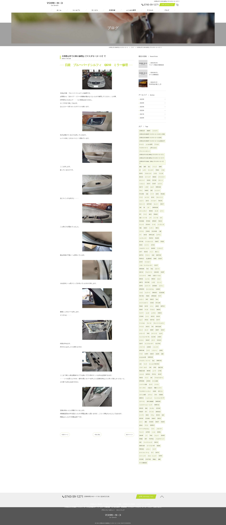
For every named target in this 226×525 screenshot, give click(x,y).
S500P (140, 309)
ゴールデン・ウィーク (144, 360)
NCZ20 (158, 415)
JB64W (163, 435)
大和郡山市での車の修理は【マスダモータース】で (151, 158)
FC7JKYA (141, 194)
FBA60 (141, 306)
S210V (141, 262)
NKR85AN (141, 268)
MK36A (141, 279)
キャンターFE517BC (154, 364)
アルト (141, 190)
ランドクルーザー (149, 343)
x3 (139, 170)
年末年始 (151, 438)
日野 (151, 190)
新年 (146, 438)
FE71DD (154, 180)
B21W (146, 306)
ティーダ (156, 217)
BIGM (155, 258)
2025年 (142, 99)
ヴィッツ (159, 282)
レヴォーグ (142, 333)
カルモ (160, 333)
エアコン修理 (142, 394)
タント (141, 421)
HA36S (146, 190)
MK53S (154, 177)
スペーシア (147, 177)
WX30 (140, 245)
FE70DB (148, 221)
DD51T (162, 204)
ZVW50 (148, 231)
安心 (149, 166)
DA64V (152, 353)
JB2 (151, 377)
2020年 (142, 118)
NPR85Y (154, 221)
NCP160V (149, 204)
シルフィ (141, 200)
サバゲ (154, 449)
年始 (152, 268)
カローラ (157, 268)
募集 (159, 459)
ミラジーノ (154, 350)
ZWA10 (160, 313)
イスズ (141, 292)
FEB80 (147, 296)
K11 (146, 411)
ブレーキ (149, 323)
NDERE (158, 445)
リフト (152, 428)
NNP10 (141, 282)
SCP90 (141, 285)
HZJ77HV (158, 343)
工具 (140, 364)
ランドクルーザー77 (159, 398)
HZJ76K (153, 336)
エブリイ (160, 183)
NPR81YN (159, 360)
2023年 (142, 107)
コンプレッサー (143, 238)
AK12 (150, 214)
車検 (140, 166)
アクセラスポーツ (159, 377)
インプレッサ (161, 224)
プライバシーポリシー (144, 151)
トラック (154, 166)
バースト (156, 384)
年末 (147, 268)
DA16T (162, 330)
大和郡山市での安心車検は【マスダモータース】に (151, 154)
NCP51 (141, 173)
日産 (147, 194)
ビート (162, 211)
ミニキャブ (160, 248)
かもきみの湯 (142, 357)
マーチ (145, 214)
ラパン (147, 316)
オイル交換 (155, 381)
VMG (148, 333)
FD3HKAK (141, 221)
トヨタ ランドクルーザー (145, 265)
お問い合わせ (153, 147)
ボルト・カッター (152, 455)
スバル (153, 224)
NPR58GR (153, 296)
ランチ (145, 364)
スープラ (141, 415)
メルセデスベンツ (160, 438)
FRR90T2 (154, 292)
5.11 (152, 452)
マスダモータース (143, 147)
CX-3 (155, 394)
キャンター (151, 170)
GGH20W (156, 272)
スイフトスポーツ (143, 302)
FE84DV (156, 214)
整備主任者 (142, 370)
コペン (151, 306)
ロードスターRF (151, 445)
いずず (146, 187)
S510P (159, 374)
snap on (150, 387)
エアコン (150, 394)
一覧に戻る (97, 434)
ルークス (147, 197)
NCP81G (148, 374)
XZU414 (148, 224)
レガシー (141, 299)
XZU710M (148, 459)
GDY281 (141, 418)
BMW (160, 166)
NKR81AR (150, 357)
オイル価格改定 (143, 462)
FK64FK (157, 238)
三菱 (160, 231)
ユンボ (147, 313)
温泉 (162, 353)
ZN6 (140, 207)
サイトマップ (120, 510)
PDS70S (151, 238)
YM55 (149, 275)
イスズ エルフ (143, 367)
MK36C (153, 279)
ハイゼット (142, 183)
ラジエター (147, 262)
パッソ (151, 251)
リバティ (151, 228)
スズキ (155, 173)
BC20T (160, 258)
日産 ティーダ (143, 217)
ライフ (146, 377)
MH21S (156, 442)
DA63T (157, 421)
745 (152, 326)
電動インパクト (158, 387)
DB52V (152, 299)
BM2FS (158, 309)
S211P (158, 319)
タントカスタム (150, 289)
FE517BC (141, 296)
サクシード (142, 204)
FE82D (162, 241)
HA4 (153, 255)
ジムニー (156, 435)
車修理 (148, 130)
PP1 (140, 214)
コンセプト (155, 130)
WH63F (147, 340)
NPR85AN (141, 381)
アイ (140, 234)
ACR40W (154, 285)
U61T (140, 251)
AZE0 (157, 194)
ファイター (153, 200)
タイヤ (150, 384)
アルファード (148, 272)
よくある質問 (149, 144)
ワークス (141, 326)
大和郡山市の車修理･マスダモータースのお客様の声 (152, 141)
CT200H (141, 316)
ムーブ (154, 370)
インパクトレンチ (148, 442)
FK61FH (160, 200)
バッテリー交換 (143, 384)
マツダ (146, 309)
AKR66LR (158, 411)
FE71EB (141, 241)
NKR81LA (156, 404)
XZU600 (151, 421)
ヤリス (146, 425)
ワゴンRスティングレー (145, 391)
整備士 (154, 459)
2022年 (142, 110)
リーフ (152, 194)
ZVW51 (159, 336)
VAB (140, 228)
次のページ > (129, 434)
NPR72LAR (158, 326)
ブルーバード (159, 197)
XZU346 (158, 408)
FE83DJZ (141, 258)
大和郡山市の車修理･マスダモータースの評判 (150, 137)
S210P (154, 183)
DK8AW (161, 394)
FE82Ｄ (159, 418)
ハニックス (155, 347)
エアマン (158, 234)
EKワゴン (160, 391)
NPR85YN (141, 289)
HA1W (145, 234)
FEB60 (157, 170)
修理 (145, 166)
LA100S (148, 381)
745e (151, 435)
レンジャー (157, 190)
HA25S (141, 377)
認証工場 (160, 367)
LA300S (149, 347)
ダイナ (153, 340)
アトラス (151, 411)
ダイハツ (161, 180)
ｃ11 (150, 217)
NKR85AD (158, 401)
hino (157, 299)
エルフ (152, 187)
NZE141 (141, 272)
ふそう (144, 170)
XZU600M (161, 292)
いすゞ (148, 207)
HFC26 (146, 319)
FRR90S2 (141, 449)
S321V (148, 183)
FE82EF (141, 411)
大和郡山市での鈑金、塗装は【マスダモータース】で (151, 162)
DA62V (153, 418)
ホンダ (156, 211)
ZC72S (152, 245)
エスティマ (147, 285)
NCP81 (160, 455)
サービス (141, 144)
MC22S (141, 177)
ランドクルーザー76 (144, 336)
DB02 (147, 415)
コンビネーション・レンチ (145, 404)
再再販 (141, 438)
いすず (153, 282)
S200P (162, 272)
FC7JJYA (158, 302)
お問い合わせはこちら (167, 4)
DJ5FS (146, 353)
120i (150, 367)
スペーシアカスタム (144, 428)
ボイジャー (142, 180)
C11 (161, 217)
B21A (152, 197)
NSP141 (163, 306)
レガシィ (148, 449)
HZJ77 (156, 265)
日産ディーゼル (156, 275)
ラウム (152, 415)
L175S (159, 370)
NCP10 (157, 452)
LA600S (158, 289)
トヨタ (162, 170)
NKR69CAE (155, 207)
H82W (154, 391)
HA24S (162, 421)
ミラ (146, 435)
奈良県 (157, 353)
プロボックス (148, 173)
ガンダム (152, 408)
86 (144, 207)
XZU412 (159, 340)
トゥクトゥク (149, 398)
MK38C (148, 370)
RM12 (157, 228)
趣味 (146, 421)
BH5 (147, 299)
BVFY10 (141, 255)
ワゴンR (161, 173)
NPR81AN (158, 187)
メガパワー (159, 428)
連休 (146, 408)
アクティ (147, 255)
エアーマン (142, 401)
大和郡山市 (142, 130)
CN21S (147, 326)
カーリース (154, 333)
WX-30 (158, 316)
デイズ (141, 197)
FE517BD (147, 282)
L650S (161, 350)
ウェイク (141, 432)
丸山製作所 (148, 258)
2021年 (142, 114)
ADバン (157, 251)
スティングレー (143, 211)
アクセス (156, 144)
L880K (157, 306)
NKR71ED (158, 255)
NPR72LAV (151, 234)
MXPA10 (152, 425)
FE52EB (163, 194)
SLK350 (153, 248)
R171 (159, 296)
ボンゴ (141, 330)
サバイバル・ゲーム (144, 452)
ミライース (142, 347)
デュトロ (141, 224)
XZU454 (147, 418)
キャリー (156, 204)
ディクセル (142, 323)
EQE (140, 442)
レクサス (153, 313)
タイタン (141, 340)
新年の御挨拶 (150, 401)
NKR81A (141, 398)
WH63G (141, 408)
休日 (163, 415)
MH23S (151, 211)
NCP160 (152, 319)
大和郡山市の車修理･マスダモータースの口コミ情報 (152, 134)
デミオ (141, 353)
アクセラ (152, 309)
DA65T (156, 241)
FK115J (154, 374)
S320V (145, 228)
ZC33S (152, 302)
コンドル (147, 279)
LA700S (148, 432)
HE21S (152, 316)
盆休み (141, 425)
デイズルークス (149, 241)
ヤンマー (141, 313)
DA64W (141, 435)
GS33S (148, 180)
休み (153, 360)
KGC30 (146, 251)
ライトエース (142, 275)
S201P (140, 343)
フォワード (147, 292)
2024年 (142, 103)
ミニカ (153, 432)
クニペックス (142, 455)
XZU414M (154, 231)
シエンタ (141, 374)
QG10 (147, 200)
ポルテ (159, 279)
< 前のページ (64, 434)
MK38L (159, 432)
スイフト (147, 245)
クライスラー (161, 177)
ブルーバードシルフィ (158, 323)
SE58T (151, 330)
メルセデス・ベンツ (144, 248)
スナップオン (142, 387)
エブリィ (161, 285)
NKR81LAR (142, 445)
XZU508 (141, 459)
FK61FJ (160, 221)
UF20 (155, 367)
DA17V (141, 187)
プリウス (141, 231)
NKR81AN (141, 350)
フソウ (148, 350)
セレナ (141, 319)
